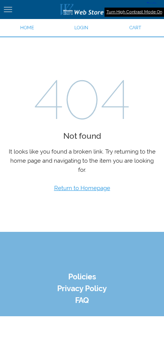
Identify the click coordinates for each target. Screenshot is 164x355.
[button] (81, 27)
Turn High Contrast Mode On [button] (134, 12)
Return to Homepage (82, 188)
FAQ (82, 300)
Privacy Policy (82, 288)
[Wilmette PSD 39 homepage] (82, 9)
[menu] (8, 9)
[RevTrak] (82, 264)
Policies (82, 277)
